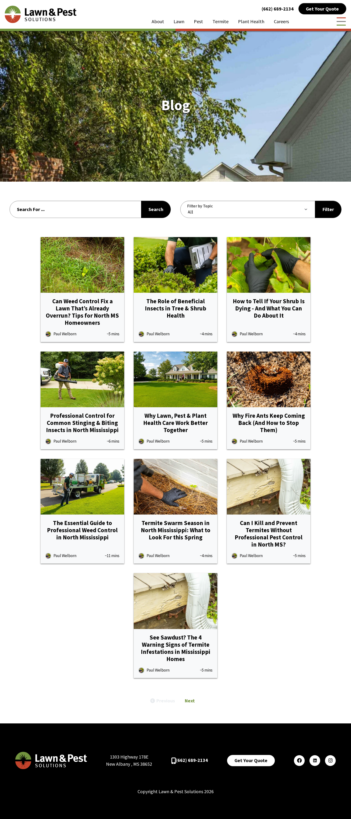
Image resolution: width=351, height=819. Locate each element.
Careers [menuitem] (281, 21)
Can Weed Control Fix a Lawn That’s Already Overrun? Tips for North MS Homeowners (82, 311)
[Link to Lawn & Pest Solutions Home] (40, 14)
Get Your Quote (322, 9)
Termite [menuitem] (221, 21)
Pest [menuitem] (198, 21)
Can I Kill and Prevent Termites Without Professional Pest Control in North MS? (269, 533)
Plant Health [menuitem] (251, 21)
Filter (328, 209)
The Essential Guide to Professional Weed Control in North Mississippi (82, 530)
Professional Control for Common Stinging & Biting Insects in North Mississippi (82, 423)
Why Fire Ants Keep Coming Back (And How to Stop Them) (269, 423)
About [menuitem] (158, 21)
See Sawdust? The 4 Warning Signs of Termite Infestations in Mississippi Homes (175, 648)
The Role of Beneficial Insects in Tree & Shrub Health (175, 308)
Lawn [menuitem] (179, 21)
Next (190, 701)
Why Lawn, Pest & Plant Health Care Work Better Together (175, 423)
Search (156, 209)
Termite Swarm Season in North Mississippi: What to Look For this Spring (175, 530)
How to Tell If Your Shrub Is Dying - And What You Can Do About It (269, 308)
